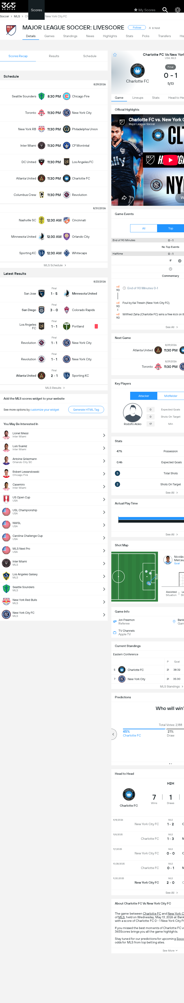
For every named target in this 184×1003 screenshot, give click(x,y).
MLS (121, 917)
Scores (36, 10)
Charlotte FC (152, 913)
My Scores (146, 10)
